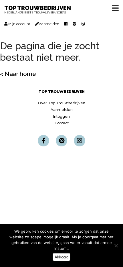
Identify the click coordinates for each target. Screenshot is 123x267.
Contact (62, 123)
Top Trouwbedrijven (37, 10)
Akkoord (61, 257)
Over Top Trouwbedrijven (61, 103)
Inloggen (61, 116)
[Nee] (116, 245)
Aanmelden (62, 109)
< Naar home (18, 73)
